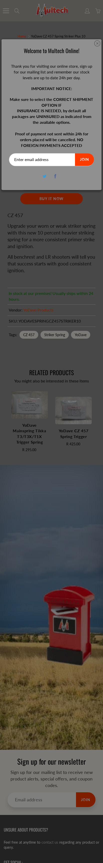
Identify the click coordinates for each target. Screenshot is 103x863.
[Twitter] (44, 176)
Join (84, 160)
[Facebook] (55, 176)
